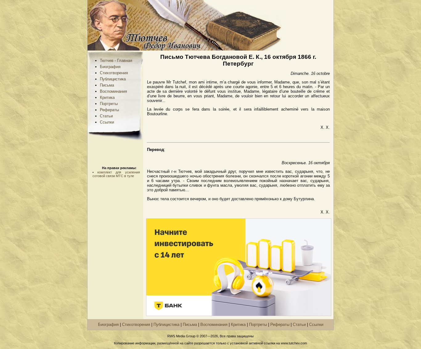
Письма (107, 85)
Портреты (109, 103)
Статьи (106, 116)
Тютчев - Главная (116, 60)
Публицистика (113, 79)
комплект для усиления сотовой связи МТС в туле (116, 174)
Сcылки (107, 122)
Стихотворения (114, 73)
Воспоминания (113, 91)
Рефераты (109, 110)
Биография (110, 66)
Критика (107, 97)
